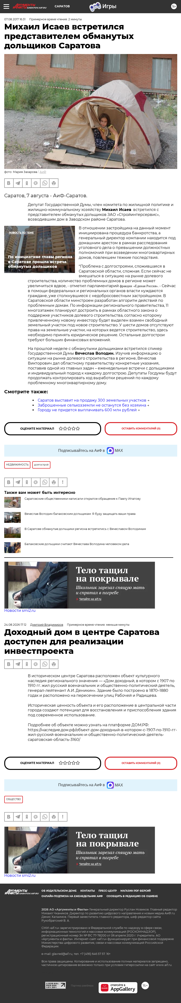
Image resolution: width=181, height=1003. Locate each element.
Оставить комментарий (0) (141, 428)
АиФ (43, 172)
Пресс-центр (108, 890)
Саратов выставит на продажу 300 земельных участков (92, 400)
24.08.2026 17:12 (15, 624)
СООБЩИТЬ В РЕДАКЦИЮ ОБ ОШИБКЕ (132, 896)
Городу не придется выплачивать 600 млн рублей (87, 410)
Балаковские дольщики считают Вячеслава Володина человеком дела (77, 544)
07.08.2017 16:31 (14, 19)
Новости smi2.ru (20, 610)
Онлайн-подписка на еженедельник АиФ (72, 896)
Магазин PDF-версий (135, 890)
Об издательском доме (59, 890)
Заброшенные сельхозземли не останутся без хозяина (92, 405)
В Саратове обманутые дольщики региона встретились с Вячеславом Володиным (85, 529)
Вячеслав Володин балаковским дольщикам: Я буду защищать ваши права (80, 514)
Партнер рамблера (82, 985)
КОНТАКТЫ (87, 890)
